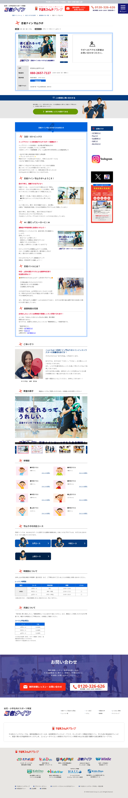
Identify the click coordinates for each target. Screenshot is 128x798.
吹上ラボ (95, 136)
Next (64, 62)
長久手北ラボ (96, 144)
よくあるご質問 (116, 710)
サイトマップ (115, 713)
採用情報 (44, 788)
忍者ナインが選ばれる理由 (68, 710)
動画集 (100, 713)
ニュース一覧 (64, 713)
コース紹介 (89, 710)
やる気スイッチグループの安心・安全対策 (91, 786)
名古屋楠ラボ (96, 138)
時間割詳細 (38, 81)
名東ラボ (95, 141)
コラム (87, 713)
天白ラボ (27, 331)
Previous (64, 35)
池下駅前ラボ (28, 328)
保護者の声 (102, 710)
